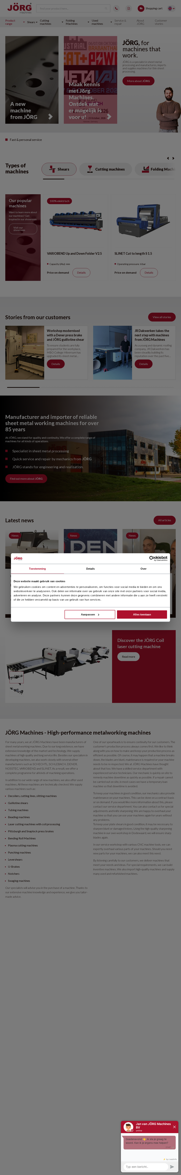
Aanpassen (88, 614)
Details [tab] (90, 568)
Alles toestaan (142, 614)
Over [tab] (144, 568)
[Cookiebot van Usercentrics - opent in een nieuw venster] (151, 558)
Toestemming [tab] (37, 568)
